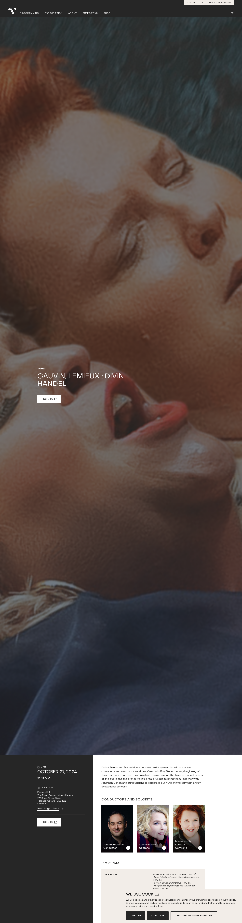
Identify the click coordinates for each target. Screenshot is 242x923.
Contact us (195, 2)
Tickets (47, 399)
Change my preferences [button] (194, 916)
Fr (232, 13)
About (72, 13)
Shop (107, 13)
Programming (29, 13)
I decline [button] (158, 916)
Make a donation (220, 2)
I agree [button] (135, 916)
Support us (90, 13)
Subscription (54, 13)
